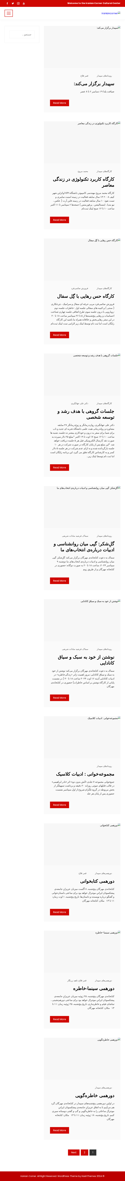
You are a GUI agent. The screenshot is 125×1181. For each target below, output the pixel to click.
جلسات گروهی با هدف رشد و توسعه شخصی (85, 414)
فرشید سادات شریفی (72, 535)
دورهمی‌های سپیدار (103, 873)
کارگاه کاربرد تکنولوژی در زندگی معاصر (83, 182)
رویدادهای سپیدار (104, 75)
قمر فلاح (84, 75)
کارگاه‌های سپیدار (104, 171)
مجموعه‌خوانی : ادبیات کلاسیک (85, 774)
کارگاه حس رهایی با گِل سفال (85, 296)
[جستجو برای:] (22, 32)
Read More (59, 103)
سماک (85, 535)
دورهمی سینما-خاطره (93, 988)
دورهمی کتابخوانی (97, 881)
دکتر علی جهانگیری (79, 403)
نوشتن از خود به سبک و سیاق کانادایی (86, 660)
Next (74, 1152)
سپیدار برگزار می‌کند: (94, 83)
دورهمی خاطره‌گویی (94, 1095)
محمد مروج (83, 171)
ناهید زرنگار (72, 980)
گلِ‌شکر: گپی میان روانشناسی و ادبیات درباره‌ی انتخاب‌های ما (84, 546)
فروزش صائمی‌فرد (79, 288)
